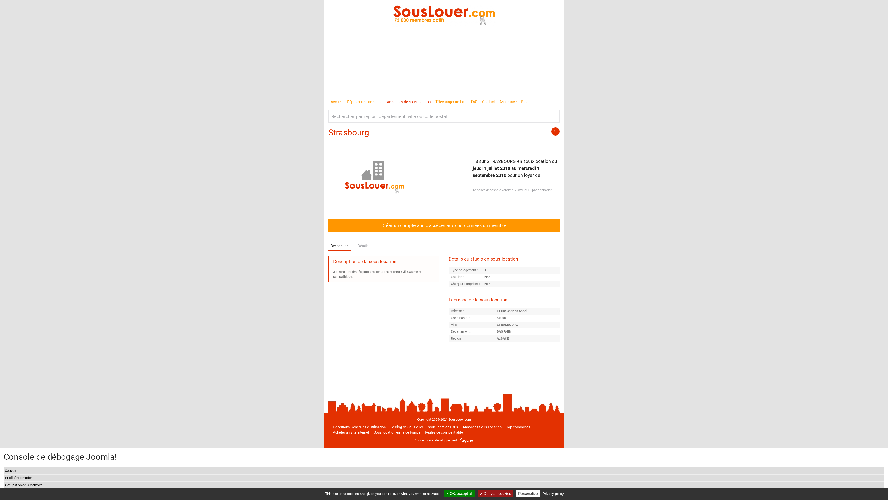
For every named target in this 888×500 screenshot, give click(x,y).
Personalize (528, 494)
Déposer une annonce (364, 101)
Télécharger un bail (450, 101)
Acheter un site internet (351, 432)
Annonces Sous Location (482, 427)
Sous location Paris (443, 427)
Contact (488, 101)
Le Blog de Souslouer (406, 427)
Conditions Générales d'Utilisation (359, 427)
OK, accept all (461, 494)
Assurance (508, 101)
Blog (525, 101)
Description (339, 246)
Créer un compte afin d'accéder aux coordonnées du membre (444, 225)
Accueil (336, 101)
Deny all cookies (497, 494)
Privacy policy (553, 494)
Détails (363, 246)
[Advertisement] (444, 63)
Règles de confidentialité (444, 432)
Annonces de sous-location (409, 101)
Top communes (518, 427)
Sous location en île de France (397, 432)
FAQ (474, 101)
